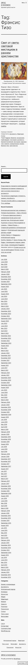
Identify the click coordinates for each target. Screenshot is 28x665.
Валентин (13, 138)
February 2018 (5, 454)
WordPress (17, 658)
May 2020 (4, 395)
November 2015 (6, 518)
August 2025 (5, 286)
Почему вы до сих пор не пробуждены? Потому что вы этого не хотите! (13, 250)
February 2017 (5, 481)
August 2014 (5, 555)
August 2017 (5, 469)
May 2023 (4, 328)
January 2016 (5, 513)
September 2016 (6, 493)
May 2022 (4, 348)
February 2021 (5, 373)
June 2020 (4, 392)
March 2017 (4, 478)
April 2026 (4, 267)
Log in (3, 623)
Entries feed (4, 626)
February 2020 (5, 402)
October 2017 (5, 464)
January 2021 (5, 375)
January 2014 (5, 572)
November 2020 (6, 380)
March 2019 (4, 429)
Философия (4, 616)
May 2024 (4, 301)
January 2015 (5, 543)
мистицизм (17, 141)
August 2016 (5, 496)
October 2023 (5, 316)
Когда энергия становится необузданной (14, 186)
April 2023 (4, 331)
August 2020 (5, 387)
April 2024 (4, 304)
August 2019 (5, 417)
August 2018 (5, 444)
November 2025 (6, 279)
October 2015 (5, 520)
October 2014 (5, 550)
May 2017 (4, 474)
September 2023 (6, 318)
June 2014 (4, 560)
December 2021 (6, 355)
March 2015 (4, 538)
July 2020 (4, 390)
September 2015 (6, 523)
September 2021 (6, 363)
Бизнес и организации (8, 584)
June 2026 (4, 262)
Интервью (4, 592)
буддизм (8, 138)
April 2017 (4, 476)
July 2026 (4, 259)
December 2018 (6, 437)
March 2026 (4, 269)
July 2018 (4, 446)
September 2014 (6, 552)
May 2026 (4, 264)
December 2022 (6, 336)
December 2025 (6, 276)
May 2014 (4, 562)
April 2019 (4, 427)
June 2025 (4, 291)
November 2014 (6, 547)
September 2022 (6, 343)
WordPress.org (5, 631)
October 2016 (5, 491)
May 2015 (4, 533)
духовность (20, 139)
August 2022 (5, 345)
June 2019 (4, 422)
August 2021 (5, 365)
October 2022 (5, 341)
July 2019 (4, 419)
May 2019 (4, 424)
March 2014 (4, 567)
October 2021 (5, 360)
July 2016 (4, 498)
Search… (4, 166)
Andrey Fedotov (6, 235)
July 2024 (4, 296)
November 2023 (6, 313)
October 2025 (5, 281)
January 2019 (5, 434)
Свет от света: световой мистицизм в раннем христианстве (10, 49)
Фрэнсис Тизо (5, 145)
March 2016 (4, 508)
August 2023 (5, 321)
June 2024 (4, 299)
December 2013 (6, 575)
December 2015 (6, 515)
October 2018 (5, 441)
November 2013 (6, 577)
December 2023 (6, 311)
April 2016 (4, 506)
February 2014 (5, 570)
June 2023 (4, 326)
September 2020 (6, 385)
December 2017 (6, 459)
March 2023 (4, 333)
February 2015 (5, 540)
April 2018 (4, 451)
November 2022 (6, 338)
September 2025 (6, 284)
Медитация (20, 134)
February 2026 (5, 272)
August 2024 (5, 294)
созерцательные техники (17, 143)
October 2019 (5, 412)
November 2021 (6, 358)
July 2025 (4, 289)
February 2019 (5, 432)
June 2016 (4, 501)
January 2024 (5, 308)
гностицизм (13, 139)
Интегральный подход (8, 589)
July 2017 (4, 471)
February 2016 (5, 511)
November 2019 (6, 409)
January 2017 (5, 483)
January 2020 (5, 405)
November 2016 (6, 488)
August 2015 (5, 525)
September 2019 (6, 414)
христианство (14, 145)
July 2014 (4, 557)
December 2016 (6, 486)
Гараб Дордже (5, 139)
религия (6, 143)
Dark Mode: (22, 663)
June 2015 (4, 530)
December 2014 (6, 545)
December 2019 (6, 407)
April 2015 (4, 535)
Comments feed (6, 628)
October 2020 (5, 382)
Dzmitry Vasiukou (6, 240)
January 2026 (5, 274)
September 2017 (6, 466)
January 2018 (5, 456)
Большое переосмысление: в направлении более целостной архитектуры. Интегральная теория (12, 218)
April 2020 (4, 397)
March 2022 (4, 350)
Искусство (4, 594)
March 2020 (4, 400)
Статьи (3, 136)
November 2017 (6, 461)
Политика (4, 606)
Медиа (3, 596)
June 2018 (4, 449)
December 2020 (6, 377)
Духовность (13, 134)
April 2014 (4, 565)
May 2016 (4, 503)
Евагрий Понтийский (7, 141)
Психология (5, 609)
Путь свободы (5, 203)
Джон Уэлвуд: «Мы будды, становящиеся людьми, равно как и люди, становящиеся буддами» (13, 242)
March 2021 (4, 370)
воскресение (20, 138)
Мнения (3, 601)
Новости (4, 604)
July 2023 (4, 323)
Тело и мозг (5, 614)
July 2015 (4, 528)
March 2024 (5, 306)
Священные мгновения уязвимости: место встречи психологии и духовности (12, 191)
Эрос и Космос (8, 655)
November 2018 (6, 439)
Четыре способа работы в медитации (13, 201)
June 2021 (4, 368)
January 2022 (5, 353)
